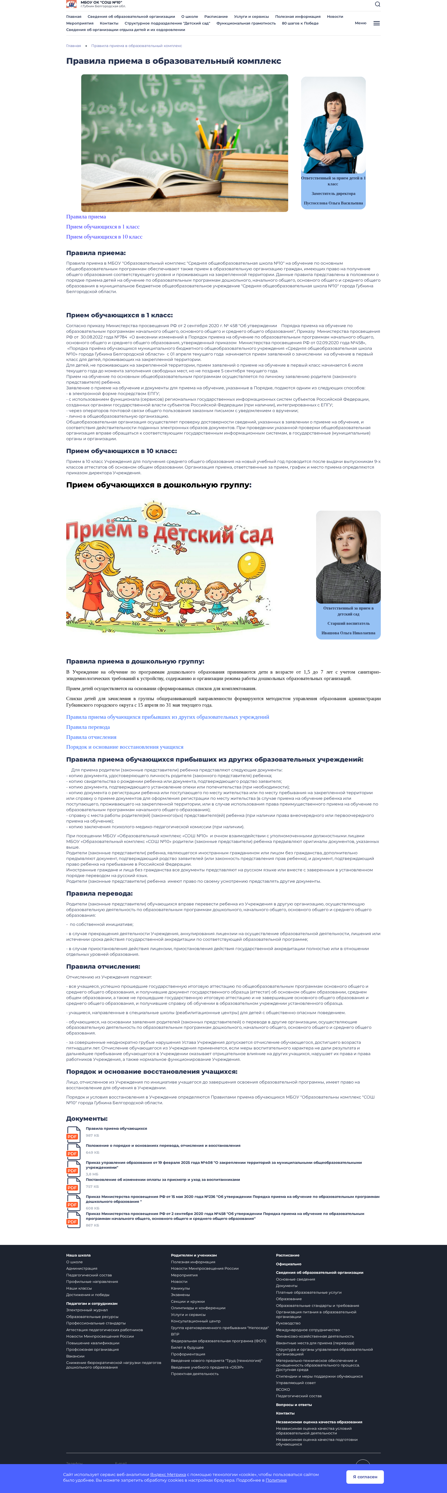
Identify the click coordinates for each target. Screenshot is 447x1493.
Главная (73, 16)
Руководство (288, 1323)
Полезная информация (298, 16)
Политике (276, 1480)
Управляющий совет (296, 1382)
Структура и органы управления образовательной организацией (324, 1351)
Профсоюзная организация (92, 1349)
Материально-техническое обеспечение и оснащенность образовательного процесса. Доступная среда (318, 1365)
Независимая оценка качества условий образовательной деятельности (314, 1430)
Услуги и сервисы (251, 16)
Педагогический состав (89, 1275)
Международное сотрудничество (308, 1330)
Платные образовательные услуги (309, 1292)
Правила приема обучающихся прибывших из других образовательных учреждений (167, 716)
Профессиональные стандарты (96, 1323)
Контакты (109, 23)
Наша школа (78, 1255)
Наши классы (79, 1288)
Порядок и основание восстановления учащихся (124, 746)
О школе (189, 16)
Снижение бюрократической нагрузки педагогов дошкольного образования (113, 1365)
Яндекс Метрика (168, 1474)
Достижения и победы (87, 1294)
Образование (289, 1299)
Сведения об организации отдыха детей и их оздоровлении (125, 29)
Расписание (216, 16)
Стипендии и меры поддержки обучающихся (319, 1376)
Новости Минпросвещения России (100, 1336)
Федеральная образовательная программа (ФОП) (218, 1341)
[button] (378, 4)
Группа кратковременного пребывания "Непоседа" (220, 1327)
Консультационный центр (196, 1321)
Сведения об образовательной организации (131, 16)
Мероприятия (80, 23)
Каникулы (180, 1288)
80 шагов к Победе (300, 23)
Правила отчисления (91, 736)
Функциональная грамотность (246, 23)
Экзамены (180, 1294)
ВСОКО (283, 1389)
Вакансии (75, 1356)
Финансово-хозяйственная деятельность (315, 1336)
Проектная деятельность (195, 1373)
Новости (335, 16)
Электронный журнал (87, 1310)
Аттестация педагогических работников (104, 1330)
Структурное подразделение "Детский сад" (167, 23)
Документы (286, 1285)
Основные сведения (295, 1279)
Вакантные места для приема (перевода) (315, 1343)
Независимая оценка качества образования (319, 1422)
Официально (288, 1264)
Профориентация (188, 1354)
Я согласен (365, 1476)
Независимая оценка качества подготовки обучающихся (317, 1442)
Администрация (81, 1268)
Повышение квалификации (93, 1343)
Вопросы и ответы (294, 1405)
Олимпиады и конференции (198, 1308)
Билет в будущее (187, 1347)
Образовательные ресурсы (92, 1316)
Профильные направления (92, 1281)
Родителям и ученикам (194, 1255)
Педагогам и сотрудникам (91, 1303)
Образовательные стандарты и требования (317, 1305)
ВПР (175, 1334)
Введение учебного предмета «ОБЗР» (207, 1367)
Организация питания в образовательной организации (316, 1314)
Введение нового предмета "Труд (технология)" (216, 1360)
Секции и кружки (188, 1301)
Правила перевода (88, 726)
